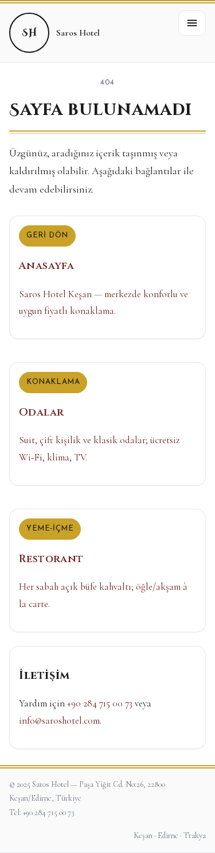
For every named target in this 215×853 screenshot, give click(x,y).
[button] (192, 23)
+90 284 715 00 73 (99, 703)
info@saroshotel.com (59, 720)
